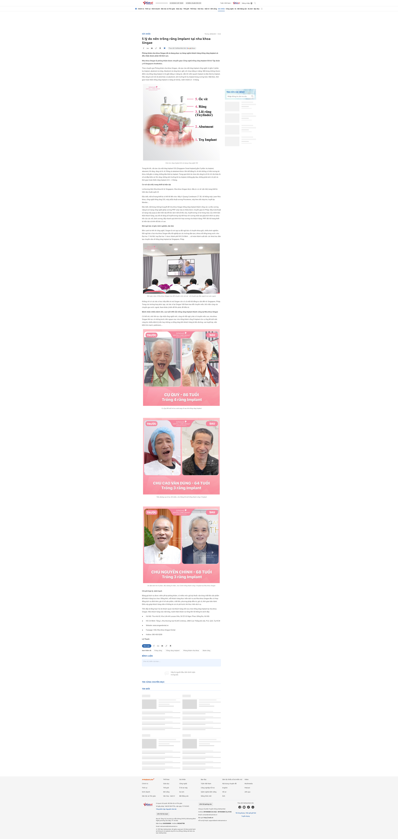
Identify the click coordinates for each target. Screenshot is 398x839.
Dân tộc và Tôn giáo (168, 9)
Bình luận (147, 646)
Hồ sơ (224, 792)
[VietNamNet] (136, 9)
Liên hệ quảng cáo (205, 804)
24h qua (247, 792)
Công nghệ (230, 9)
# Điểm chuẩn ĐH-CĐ (193, 3)
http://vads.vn (208, 817)
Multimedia (249, 784)
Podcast (247, 788)
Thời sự (148, 9)
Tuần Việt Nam (225, 3)
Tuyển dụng (245, 816)
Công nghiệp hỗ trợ (208, 788)
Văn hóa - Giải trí (203, 9)
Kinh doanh (156, 9)
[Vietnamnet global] (236, 4)
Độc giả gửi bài (251, 813)
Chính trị (141, 9)
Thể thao (193, 9)
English (225, 788)
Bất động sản (242, 9)
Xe (235, 9)
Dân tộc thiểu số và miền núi (232, 779)
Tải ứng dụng (240, 813)
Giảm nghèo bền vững (208, 792)
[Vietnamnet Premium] (148, 780)
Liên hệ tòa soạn (162, 814)
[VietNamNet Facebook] (239, 808)
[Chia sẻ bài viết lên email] (151, 48)
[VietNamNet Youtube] (244, 808)
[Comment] (164, 48)
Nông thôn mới (206, 796)
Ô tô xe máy (183, 788)
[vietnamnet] (148, 5)
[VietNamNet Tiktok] (248, 808)
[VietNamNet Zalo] (252, 808)
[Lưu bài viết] (160, 48)
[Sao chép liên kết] (156, 48)
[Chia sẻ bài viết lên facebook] (143, 48)
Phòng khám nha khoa (191, 650)
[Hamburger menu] (261, 9)
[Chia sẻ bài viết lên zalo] (147, 48)
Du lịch (250, 9)
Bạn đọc (256, 9)
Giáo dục (179, 9)
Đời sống (214, 9)
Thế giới (186, 9)
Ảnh (223, 796)
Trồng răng (158, 650)
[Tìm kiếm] (255, 3)
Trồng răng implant (173, 650)
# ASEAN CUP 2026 (176, 3)
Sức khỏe (221, 9)
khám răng (206, 650)
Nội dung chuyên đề (229, 784)
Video (246, 779)
